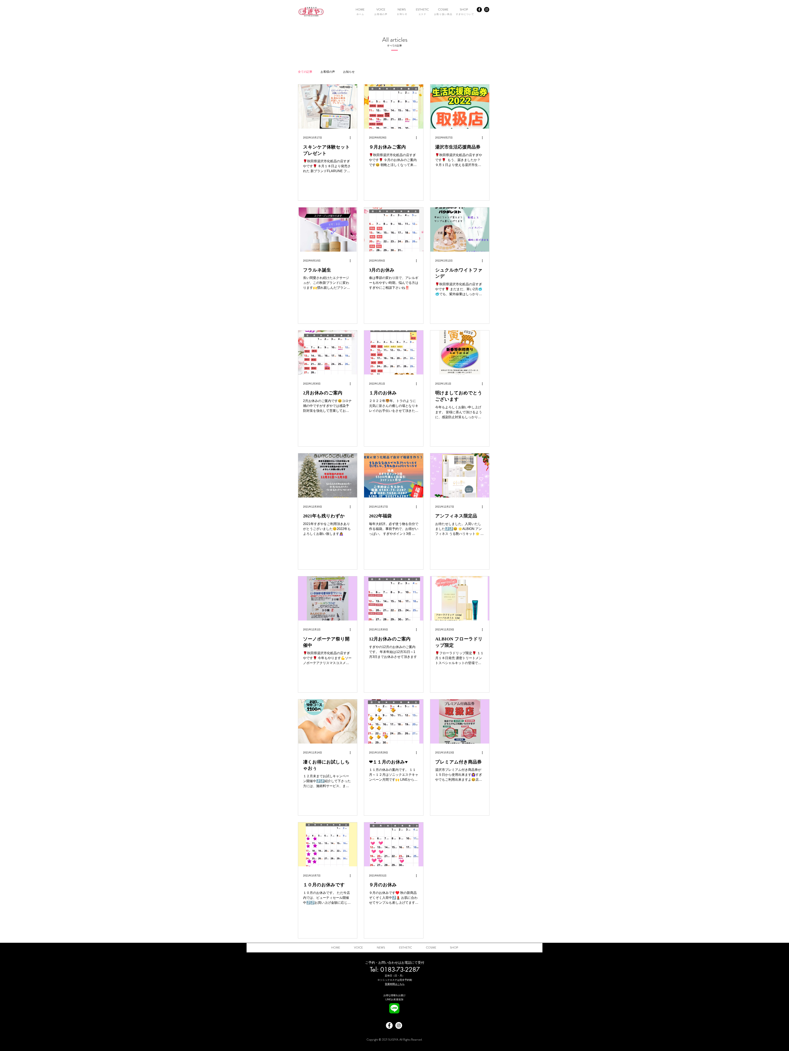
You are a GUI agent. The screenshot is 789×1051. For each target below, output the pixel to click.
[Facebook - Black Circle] (479, 9)
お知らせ (349, 71)
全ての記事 (305, 71)
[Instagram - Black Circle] (486, 9)
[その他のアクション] (351, 137)
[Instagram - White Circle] (398, 1025)
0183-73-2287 (400, 969)
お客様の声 (328, 71)
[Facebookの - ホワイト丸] (389, 1025)
